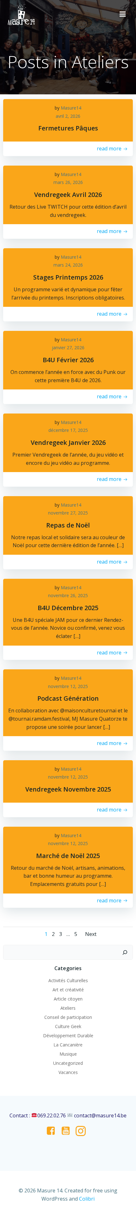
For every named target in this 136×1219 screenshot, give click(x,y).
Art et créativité (68, 990)
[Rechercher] (125, 952)
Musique (68, 1054)
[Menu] (122, 14)
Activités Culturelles (68, 980)
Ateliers (68, 1008)
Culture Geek (68, 1026)
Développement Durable (68, 1036)
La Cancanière (68, 1045)
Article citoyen (68, 999)
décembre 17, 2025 (68, 430)
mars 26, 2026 (68, 182)
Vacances (68, 1072)
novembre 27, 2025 (68, 513)
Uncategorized (68, 1063)
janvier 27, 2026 (68, 347)
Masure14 (71, 108)
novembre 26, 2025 (68, 595)
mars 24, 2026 (68, 265)
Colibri (87, 1198)
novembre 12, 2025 (68, 686)
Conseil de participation (68, 1017)
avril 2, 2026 (68, 116)
